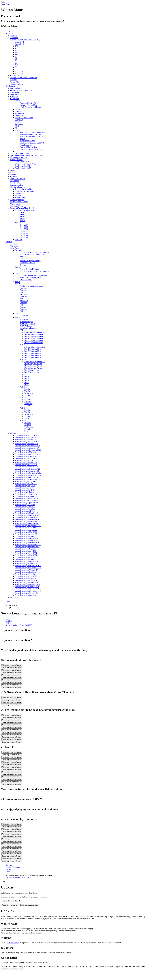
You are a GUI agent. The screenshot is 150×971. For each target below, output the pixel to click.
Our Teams (14, 246)
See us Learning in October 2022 (27, 524)
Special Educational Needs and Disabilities (26, 155)
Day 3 (26, 381)
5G (16, 63)
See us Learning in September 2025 (28, 456)
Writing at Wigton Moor (28, 105)
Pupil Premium (15, 94)
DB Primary (14, 597)
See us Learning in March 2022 (26, 536)
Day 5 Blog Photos (31, 372)
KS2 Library (19, 71)
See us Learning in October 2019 (27, 593)
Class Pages (14, 248)
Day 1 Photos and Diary (33, 349)
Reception (18, 250)
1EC (16, 46)
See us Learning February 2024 (26, 492)
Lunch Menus (15, 183)
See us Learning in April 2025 (26, 465)
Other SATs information (28, 328)
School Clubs (20, 198)
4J (16, 59)
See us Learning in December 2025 (28, 450)
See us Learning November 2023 (27, 498)
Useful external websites (19, 202)
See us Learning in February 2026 (27, 446)
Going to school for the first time (32, 254)
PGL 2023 (23, 397)
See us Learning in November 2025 (28, 452)
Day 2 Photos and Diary (33, 351)
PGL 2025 (23, 421)
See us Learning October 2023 (26, 500)
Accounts (18, 240)
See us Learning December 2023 (27, 496)
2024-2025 (24, 238)
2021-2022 (24, 231)
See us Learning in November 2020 (28, 568)
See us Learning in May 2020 (26, 578)
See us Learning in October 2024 (27, 477)
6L (16, 67)
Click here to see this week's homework (34, 252)
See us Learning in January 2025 (27, 471)
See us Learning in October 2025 (27, 454)
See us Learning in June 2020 (26, 576)
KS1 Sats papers (26, 280)
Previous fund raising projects (26, 210)
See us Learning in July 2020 (26, 574)
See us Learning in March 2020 (26, 582)
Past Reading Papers (27, 324)
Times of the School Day (24, 189)
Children (9, 242)
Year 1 (17, 267)
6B (16, 69)
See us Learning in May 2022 (26, 532)
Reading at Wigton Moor (29, 103)
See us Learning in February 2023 (27, 515)
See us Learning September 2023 (27, 503)
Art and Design (20, 113)
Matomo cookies (13, 943)
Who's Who (14, 82)
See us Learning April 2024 (25, 488)
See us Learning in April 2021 (26, 557)
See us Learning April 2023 (25, 511)
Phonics (23, 256)
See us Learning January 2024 (26, 494)
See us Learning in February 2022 (27, 538)
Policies (22, 139)
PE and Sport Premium (18, 158)
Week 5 (22, 221)
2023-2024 (24, 235)
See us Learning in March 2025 (26, 467)
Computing (19, 116)
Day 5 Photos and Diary (33, 357)
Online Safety (15, 204)
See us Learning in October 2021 (27, 547)
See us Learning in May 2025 (26, 463)
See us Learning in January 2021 (27, 564)
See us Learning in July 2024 (26, 482)
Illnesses (13, 174)
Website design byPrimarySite (17, 877)
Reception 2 (19, 44)
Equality (13, 80)
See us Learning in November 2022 (28, 521)
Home (8, 31)
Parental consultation (27, 141)
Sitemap (9, 865)
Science (18, 111)
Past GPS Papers (26, 326)
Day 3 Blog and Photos (33, 368)
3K (16, 55)
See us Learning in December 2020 (28, 566)
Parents (8, 172)
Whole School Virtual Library (31, 107)
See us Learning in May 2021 (26, 555)
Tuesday (27, 391)
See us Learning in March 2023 (26, 513)
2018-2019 (24, 229)
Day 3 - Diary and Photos (33, 338)
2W (16, 52)
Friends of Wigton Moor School (22, 208)
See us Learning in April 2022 (26, 534)
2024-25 (23, 265)
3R (16, 57)
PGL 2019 (23, 360)
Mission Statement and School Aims (23, 78)
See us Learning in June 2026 (26, 437)
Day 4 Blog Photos (31, 370)
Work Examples (26, 145)
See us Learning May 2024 (25, 486)
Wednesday (24, 288)
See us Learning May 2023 (25, 509)
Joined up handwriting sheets (30, 277)
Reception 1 (19, 42)
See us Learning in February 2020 (27, 585)
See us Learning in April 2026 (26, 442)
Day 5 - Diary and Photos (33, 343)
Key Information (12, 86)
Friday (22, 292)
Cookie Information (13, 867)
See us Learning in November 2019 (28, 591)
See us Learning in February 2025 (27, 469)
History (18, 122)
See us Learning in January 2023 (27, 517)
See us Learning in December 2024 (28, 473)
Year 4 (17, 284)
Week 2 (22, 214)
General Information (17, 187)
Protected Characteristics (29, 147)
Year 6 (17, 317)
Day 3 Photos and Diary (33, 353)
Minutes (18, 223)
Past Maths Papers (26, 322)
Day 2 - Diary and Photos (33, 336)
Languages (19, 124)
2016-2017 (24, 225)
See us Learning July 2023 (25, 505)
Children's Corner (16, 206)
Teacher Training (16, 84)
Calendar (13, 177)
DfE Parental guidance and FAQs (32, 143)
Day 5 (26, 385)
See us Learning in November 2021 (28, 545)
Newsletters (14, 181)
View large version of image (11, 665)
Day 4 (26, 383)
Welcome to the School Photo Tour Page (25, 40)
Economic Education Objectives (31, 137)
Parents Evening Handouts (29, 269)
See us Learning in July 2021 (26, 551)
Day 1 (26, 376)
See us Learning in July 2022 (26, 528)
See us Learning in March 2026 (26, 444)
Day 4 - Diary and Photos (33, 341)
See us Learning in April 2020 (26, 580)
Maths (17, 109)
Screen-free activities (27, 263)
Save (21, 969)
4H (16, 61)
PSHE (17, 130)
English (18, 101)
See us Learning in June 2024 (26, 484)
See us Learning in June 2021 (26, 553)
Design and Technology (24, 118)
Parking (18, 195)
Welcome (13, 36)
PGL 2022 (23, 387)
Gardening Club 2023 (23, 162)
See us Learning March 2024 (25, 490)
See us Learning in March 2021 (26, 559)
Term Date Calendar (17, 179)
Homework (24, 315)
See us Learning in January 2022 (27, 540)
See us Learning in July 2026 (26, 435)
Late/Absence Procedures (24, 191)
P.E (16, 128)
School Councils (16, 160)
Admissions (14, 92)
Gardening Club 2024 (23, 166)
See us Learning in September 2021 (28, 549)
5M (16, 65)
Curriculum (14, 99)
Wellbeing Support (17, 200)
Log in (8, 601)
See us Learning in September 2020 (28, 572)
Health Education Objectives (30, 134)
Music (17, 126)
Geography (19, 120)
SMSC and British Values (19, 153)
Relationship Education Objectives (32, 132)
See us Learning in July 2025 (26, 458)
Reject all (5, 905)
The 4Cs (13, 244)
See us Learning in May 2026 (26, 439)
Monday (27, 389)
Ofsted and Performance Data (21, 90)
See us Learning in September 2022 (28, 526)
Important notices (16, 185)
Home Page (5, 4)
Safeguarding (15, 88)
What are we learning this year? (31, 286)
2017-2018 (24, 227)
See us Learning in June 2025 (26, 460)
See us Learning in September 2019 (28, 595)
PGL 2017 (23, 330)
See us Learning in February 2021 (27, 561)
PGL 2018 (23, 345)
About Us (9, 33)
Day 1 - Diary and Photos (33, 334)
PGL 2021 (23, 374)
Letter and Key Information (34, 347)
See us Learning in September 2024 (28, 479)
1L (16, 48)
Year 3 (17, 282)
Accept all (14, 905)
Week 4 (22, 219)
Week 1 (22, 212)
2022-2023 (24, 233)
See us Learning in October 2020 (27, 570)
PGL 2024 (23, 408)
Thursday (23, 290)
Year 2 (17, 273)
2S (16, 50)
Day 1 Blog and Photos (33, 364)
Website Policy (11, 869)
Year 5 (17, 313)
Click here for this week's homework (33, 275)
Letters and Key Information (34, 332)
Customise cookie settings (29, 905)
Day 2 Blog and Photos (33, 366)
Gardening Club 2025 (23, 168)
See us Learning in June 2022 (26, 530)
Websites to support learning (30, 261)
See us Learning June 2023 (25, 507)
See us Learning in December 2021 (28, 543)
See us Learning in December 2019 (28, 589)
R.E (16, 151)
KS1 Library (19, 73)
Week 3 (22, 216)
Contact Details (16, 76)
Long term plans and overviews (31, 149)
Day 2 (26, 378)
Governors (14, 97)
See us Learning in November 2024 (28, 475)
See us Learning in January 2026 (27, 448)
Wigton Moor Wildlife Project (26, 164)
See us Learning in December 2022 (28, 519)
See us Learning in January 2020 (27, 587)
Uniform (18, 193)
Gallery (13, 433)
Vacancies (14, 38)
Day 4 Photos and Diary (33, 355)
